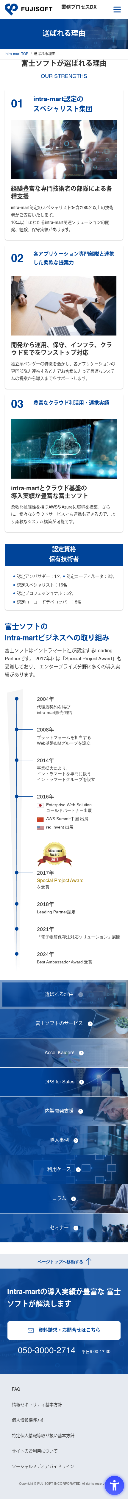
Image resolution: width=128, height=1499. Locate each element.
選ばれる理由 (59, 994)
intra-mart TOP (16, 54)
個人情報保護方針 (28, 1420)
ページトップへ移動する (60, 1261)
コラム (59, 1199)
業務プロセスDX (79, 7)
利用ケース (59, 1169)
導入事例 (59, 1140)
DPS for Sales (59, 1082)
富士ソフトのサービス (59, 1023)
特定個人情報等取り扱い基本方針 (43, 1436)
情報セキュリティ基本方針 (37, 1405)
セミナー (59, 1228)
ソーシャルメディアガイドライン (43, 1467)
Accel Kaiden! (59, 1053)
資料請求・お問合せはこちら (69, 1330)
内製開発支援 (59, 1111)
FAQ (16, 1389)
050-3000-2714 (47, 1351)
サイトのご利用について (35, 1451)
